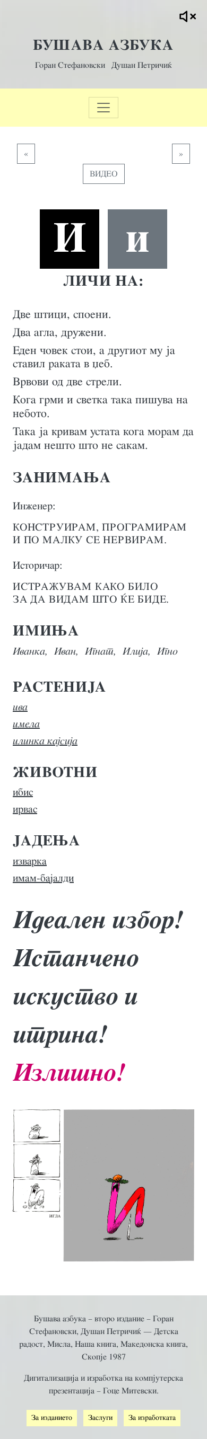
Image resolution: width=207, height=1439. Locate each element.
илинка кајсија (45, 741)
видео (104, 174)
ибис (23, 792)
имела (26, 724)
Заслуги (100, 1418)
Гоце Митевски (130, 1391)
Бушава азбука (103, 45)
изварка (30, 861)
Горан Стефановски (70, 65)
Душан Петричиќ (141, 65)
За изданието (51, 1418)
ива (20, 707)
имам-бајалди (43, 878)
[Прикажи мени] (103, 107)
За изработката (152, 1418)
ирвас (25, 809)
